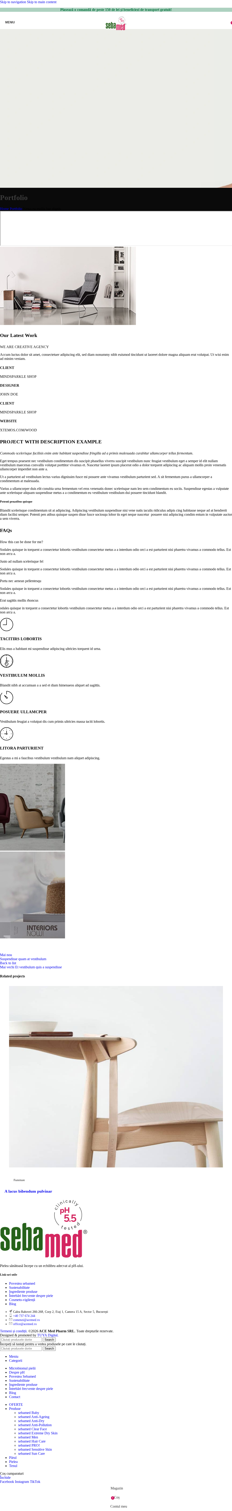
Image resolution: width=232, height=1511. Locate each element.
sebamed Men (28, 1437)
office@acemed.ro (25, 1324)
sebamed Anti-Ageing (33, 1417)
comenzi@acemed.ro (26, 1320)
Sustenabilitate (19, 1287)
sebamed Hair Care (32, 1441)
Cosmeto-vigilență (22, 1300)
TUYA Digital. (47, 1335)
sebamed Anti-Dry (31, 1421)
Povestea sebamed (22, 1283)
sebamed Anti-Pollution (35, 1425)
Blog (12, 1304)
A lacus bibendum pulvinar (28, 1191)
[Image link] (44, 1258)
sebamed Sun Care (31, 1453)
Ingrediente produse (23, 1292)
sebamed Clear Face (32, 1429)
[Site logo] (116, 30)
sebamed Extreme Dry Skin (38, 1433)
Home (4, 209)
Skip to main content (41, 2)
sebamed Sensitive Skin (35, 1449)
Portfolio (16, 209)
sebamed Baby (28, 1413)
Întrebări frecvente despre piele (31, 1296)
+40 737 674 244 (24, 1316)
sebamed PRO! (29, 1445)
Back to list (8, 963)
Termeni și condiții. (14, 1331)
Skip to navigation (13, 2)
